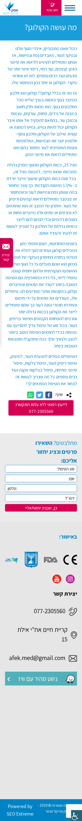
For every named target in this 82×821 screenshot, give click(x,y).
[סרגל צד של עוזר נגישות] (76, 815)
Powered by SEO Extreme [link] (20, 810)
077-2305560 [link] (49, 611)
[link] (51, 7)
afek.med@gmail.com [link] (37, 657)
